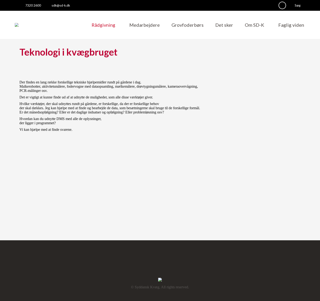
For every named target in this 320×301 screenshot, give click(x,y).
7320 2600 (33, 5)
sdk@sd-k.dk (61, 5)
